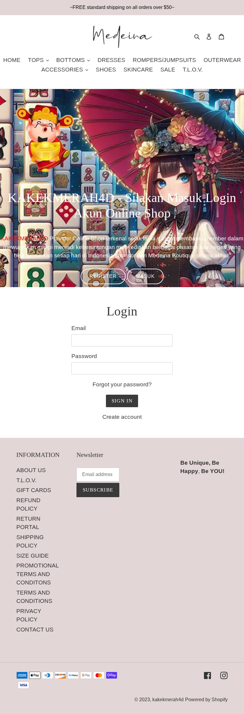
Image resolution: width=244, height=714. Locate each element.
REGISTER (103, 276)
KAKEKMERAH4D (24, 238)
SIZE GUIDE (32, 556)
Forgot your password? (122, 384)
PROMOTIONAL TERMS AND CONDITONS (37, 574)
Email (78, 328)
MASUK (145, 276)
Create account (122, 417)
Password (84, 356)
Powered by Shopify (206, 699)
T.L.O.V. (26, 480)
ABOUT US (31, 470)
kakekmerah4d (168, 699)
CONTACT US (35, 629)
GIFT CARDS (33, 490)
